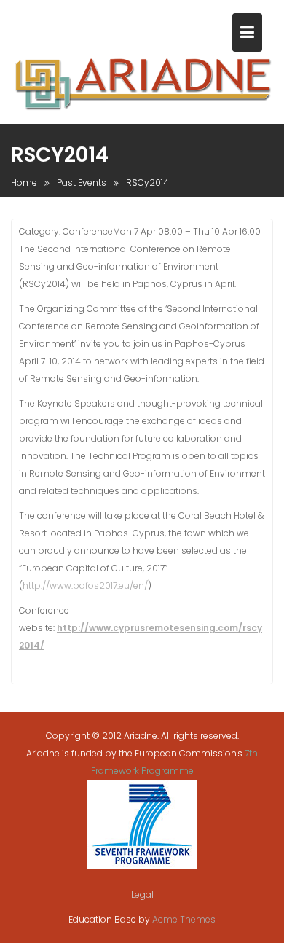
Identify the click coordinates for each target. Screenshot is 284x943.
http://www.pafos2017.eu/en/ (85, 585)
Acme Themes (184, 919)
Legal (142, 894)
